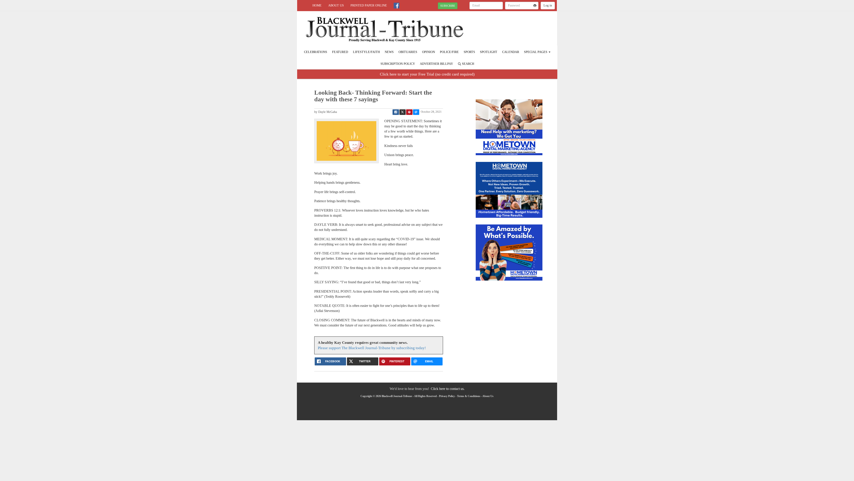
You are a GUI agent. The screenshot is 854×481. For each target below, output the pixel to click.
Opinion (428, 52)
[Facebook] (396, 5)
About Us (336, 5)
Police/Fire (449, 52)
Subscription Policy (398, 63)
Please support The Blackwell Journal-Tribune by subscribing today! (372, 348)
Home (317, 5)
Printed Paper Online (368, 5)
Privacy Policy (447, 396)
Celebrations (315, 52)
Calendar (510, 52)
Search (467, 63)
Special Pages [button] (536, 52)
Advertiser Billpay (436, 63)
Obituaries (408, 52)
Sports (469, 52)
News (389, 52)
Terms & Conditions (468, 396)
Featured (340, 52)
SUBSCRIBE (447, 5)
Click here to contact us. (448, 389)
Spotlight (488, 52)
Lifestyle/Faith (366, 52)
